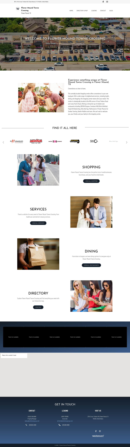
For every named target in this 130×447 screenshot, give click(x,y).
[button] (3, 142)
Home (71, 10)
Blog (111, 10)
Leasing (94, 10)
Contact (103, 10)
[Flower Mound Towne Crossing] (17, 9)
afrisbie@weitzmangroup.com (65, 421)
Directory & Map (82, 10)
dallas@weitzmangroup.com (32, 421)
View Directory (65, 49)
